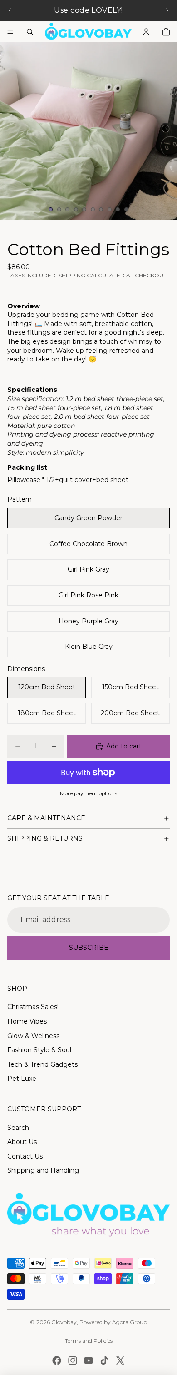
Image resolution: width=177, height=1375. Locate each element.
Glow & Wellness (33, 1036)
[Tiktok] (104, 1360)
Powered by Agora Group (113, 1322)
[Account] (146, 32)
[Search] (30, 32)
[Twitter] (120, 1360)
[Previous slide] (10, 10)
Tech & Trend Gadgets (42, 1064)
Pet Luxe (21, 1078)
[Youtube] (88, 1360)
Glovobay (64, 1322)
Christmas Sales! (33, 1007)
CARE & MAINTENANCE (46, 818)
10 (127, 210)
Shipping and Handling (43, 1170)
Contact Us (25, 1156)
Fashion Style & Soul (39, 1050)
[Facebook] (56, 1360)
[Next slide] (167, 10)
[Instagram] (72, 1360)
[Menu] (10, 31)
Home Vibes (27, 1021)
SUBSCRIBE (88, 947)
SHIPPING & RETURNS (45, 838)
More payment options (88, 793)
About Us (22, 1142)
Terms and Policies (89, 1340)
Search (18, 1128)
